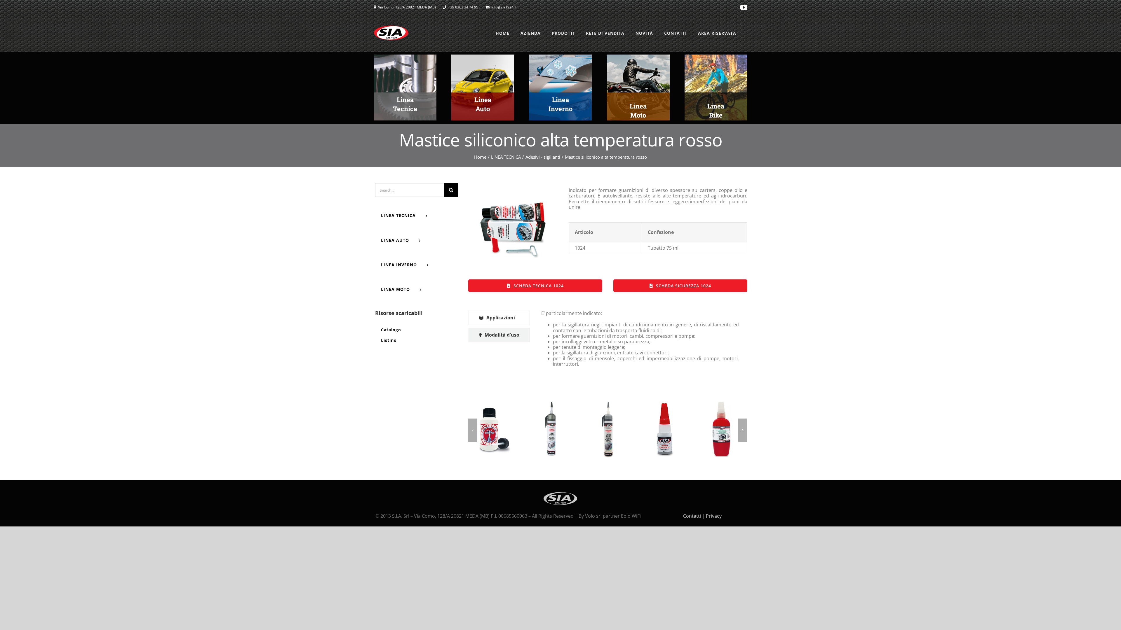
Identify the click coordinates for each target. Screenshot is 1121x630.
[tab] (499, 318)
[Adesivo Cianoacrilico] (664, 429)
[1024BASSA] (513, 190)
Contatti (692, 516)
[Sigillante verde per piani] (721, 429)
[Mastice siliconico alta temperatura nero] (607, 429)
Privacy (714, 516)
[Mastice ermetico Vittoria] (493, 429)
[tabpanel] (640, 341)
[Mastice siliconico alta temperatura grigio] (550, 429)
